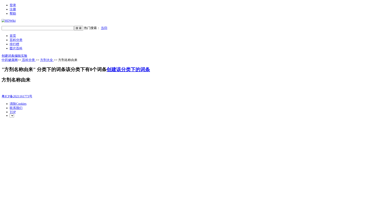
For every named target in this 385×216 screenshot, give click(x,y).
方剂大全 (47, 60)
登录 (13, 5)
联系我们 (16, 108)
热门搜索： (95, 28)
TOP (13, 112)
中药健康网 (10, 60)
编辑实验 (20, 55)
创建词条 (8, 55)
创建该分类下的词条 (128, 69)
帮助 (13, 13)
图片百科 (16, 48)
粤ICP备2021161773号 (17, 96)
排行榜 (14, 44)
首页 (13, 35)
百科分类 (16, 40)
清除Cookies (18, 103)
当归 (104, 28)
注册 (13, 9)
